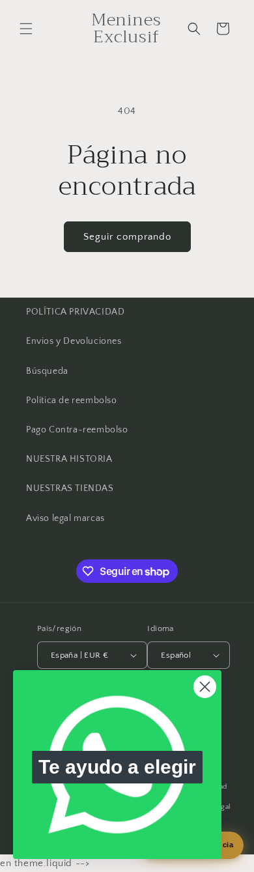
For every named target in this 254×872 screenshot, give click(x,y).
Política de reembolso (71, 400)
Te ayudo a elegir (117, 767)
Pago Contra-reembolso (77, 430)
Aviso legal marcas (65, 518)
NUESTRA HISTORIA (69, 459)
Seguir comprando (127, 236)
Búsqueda (47, 371)
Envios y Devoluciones (74, 341)
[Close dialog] (204, 686)
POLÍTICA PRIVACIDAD (75, 312)
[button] (26, 28)
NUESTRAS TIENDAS (70, 488)
